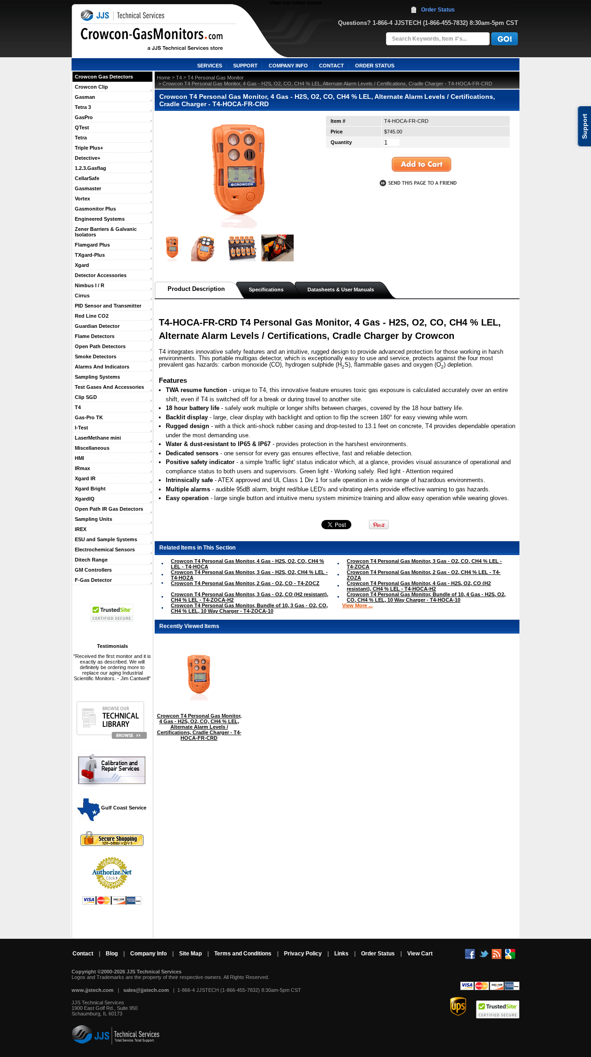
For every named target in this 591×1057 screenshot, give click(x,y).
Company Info (148, 953)
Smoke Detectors (95, 356)
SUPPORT (245, 65)
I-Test (81, 427)
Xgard (82, 265)
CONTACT (331, 65)
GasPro (84, 117)
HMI (79, 458)
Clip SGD (86, 397)
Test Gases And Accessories (109, 387)
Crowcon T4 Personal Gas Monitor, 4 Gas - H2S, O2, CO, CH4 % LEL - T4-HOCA (247, 563)
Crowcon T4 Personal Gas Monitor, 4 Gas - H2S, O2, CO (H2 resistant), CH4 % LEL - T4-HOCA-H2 (419, 586)
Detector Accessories (101, 275)
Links (341, 953)
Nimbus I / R (89, 285)
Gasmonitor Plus (95, 208)
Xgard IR (85, 478)
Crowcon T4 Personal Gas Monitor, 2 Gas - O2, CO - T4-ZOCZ (245, 583)
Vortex (82, 198)
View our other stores (296, 3)
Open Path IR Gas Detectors (109, 509)
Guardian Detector (97, 326)
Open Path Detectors (100, 346)
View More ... (357, 605)
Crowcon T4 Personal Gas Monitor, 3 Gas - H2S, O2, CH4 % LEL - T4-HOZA (249, 574)
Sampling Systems (97, 377)
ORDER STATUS (374, 65)
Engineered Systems (100, 219)
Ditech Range (91, 559)
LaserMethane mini (98, 438)
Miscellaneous (92, 448)
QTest (82, 127)
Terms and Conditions (242, 953)
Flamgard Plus (92, 245)
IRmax (82, 468)
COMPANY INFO (288, 65)
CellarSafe (87, 178)
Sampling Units (93, 519)
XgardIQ (85, 498)
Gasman (85, 97)
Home (163, 77)
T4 (78, 407)
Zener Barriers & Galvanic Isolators (106, 231)
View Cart (420, 953)
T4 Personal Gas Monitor (215, 77)
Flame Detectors (95, 336)
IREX (80, 529)
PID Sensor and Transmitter (108, 305)
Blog (112, 953)
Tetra (81, 137)
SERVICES (209, 65)
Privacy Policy (303, 953)
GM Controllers (93, 570)
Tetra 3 (83, 107)
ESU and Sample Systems (106, 539)
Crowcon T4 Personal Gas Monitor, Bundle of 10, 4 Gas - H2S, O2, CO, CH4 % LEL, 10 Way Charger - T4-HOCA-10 (426, 597)
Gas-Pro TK (89, 417)
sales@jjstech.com (146, 990)
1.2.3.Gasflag (90, 168)
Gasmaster (88, 188)
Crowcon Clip (91, 87)
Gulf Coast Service (123, 807)
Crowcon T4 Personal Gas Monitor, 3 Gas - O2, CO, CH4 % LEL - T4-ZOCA (424, 563)
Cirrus (82, 295)
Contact (82, 953)
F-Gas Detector (93, 580)
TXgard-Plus (90, 255)
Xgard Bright (90, 488)
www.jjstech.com (93, 990)
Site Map (190, 953)
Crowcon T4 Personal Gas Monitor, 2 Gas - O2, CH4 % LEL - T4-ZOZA (424, 574)
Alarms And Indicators (102, 366)
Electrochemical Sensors (105, 549)
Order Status (438, 9)
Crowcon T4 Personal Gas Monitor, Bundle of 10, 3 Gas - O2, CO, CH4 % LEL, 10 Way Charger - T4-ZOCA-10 (249, 608)
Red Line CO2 (92, 316)
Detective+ (87, 158)
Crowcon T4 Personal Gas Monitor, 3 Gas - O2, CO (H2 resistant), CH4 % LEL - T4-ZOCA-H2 (249, 597)
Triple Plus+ (89, 148)
